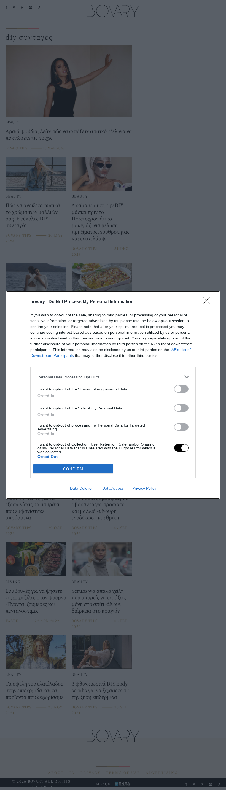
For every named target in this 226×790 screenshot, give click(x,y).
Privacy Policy (144, 488)
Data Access (113, 488)
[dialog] (113, 395)
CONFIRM (73, 469)
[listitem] (113, 377)
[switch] (181, 389)
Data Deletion (82, 488)
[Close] (208, 302)
